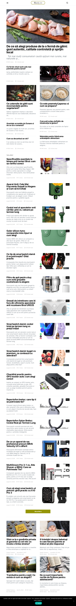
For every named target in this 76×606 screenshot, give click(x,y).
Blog (67, 159)
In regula (38, 603)
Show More (38, 511)
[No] (74, 601)
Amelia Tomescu (10, 552)
